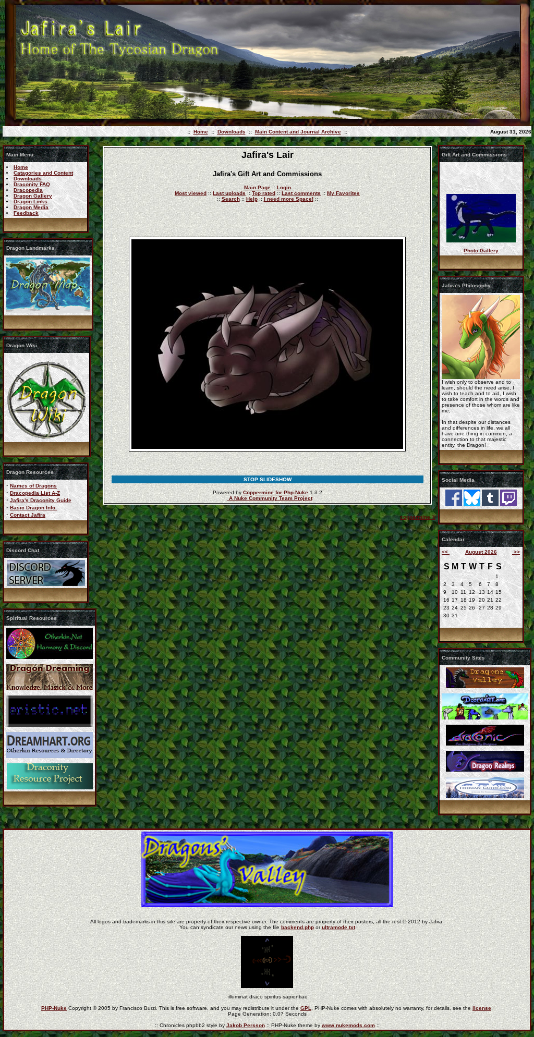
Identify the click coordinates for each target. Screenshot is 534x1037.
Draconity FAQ (32, 184)
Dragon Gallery (33, 196)
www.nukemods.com (348, 1025)
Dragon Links (30, 201)
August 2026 (481, 552)
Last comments (301, 193)
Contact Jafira (27, 515)
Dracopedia (28, 190)
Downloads (231, 132)
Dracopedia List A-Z (35, 493)
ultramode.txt (338, 927)
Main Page (257, 187)
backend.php (297, 927)
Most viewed (191, 193)
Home (200, 132)
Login (284, 187)
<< (446, 552)
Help (252, 199)
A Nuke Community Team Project (269, 498)
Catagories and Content (43, 173)
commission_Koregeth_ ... (481, 243)
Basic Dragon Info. (33, 507)
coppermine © (417, 517)
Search (231, 199)
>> (516, 552)
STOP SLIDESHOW (268, 479)
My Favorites (343, 193)
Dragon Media (31, 207)
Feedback (26, 213)
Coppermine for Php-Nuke (275, 492)
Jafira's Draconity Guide (40, 500)
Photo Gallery (481, 250)
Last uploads (229, 193)
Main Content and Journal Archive (298, 132)
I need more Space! (288, 199)
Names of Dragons (33, 486)
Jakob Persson (245, 1025)
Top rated (263, 193)
